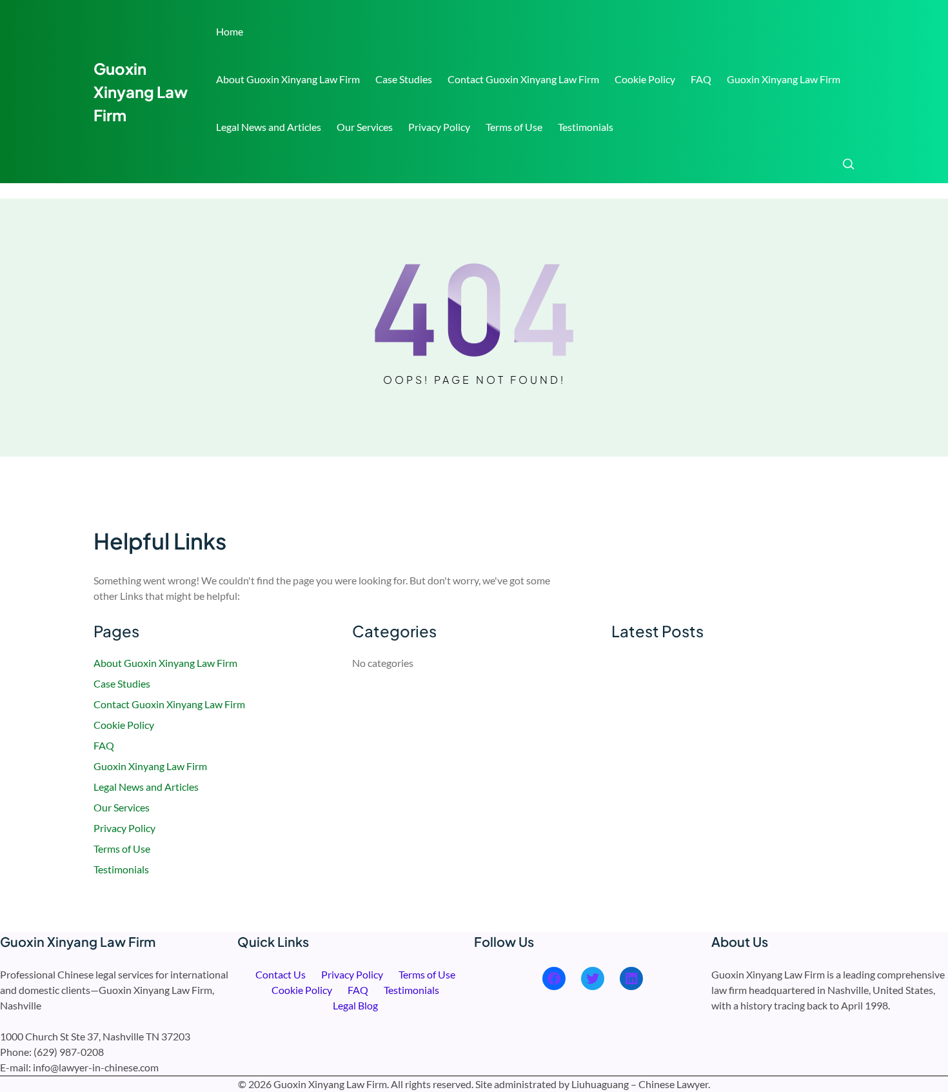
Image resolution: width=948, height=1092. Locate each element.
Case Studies (403, 79)
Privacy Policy (439, 127)
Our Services (365, 127)
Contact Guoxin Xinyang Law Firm (523, 79)
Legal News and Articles (268, 127)
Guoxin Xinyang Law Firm (141, 91)
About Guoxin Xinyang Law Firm (288, 79)
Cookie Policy (645, 79)
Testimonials (585, 127)
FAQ (701, 79)
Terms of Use (514, 127)
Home (229, 31)
